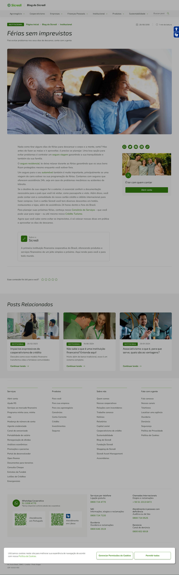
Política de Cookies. (28, 556)
